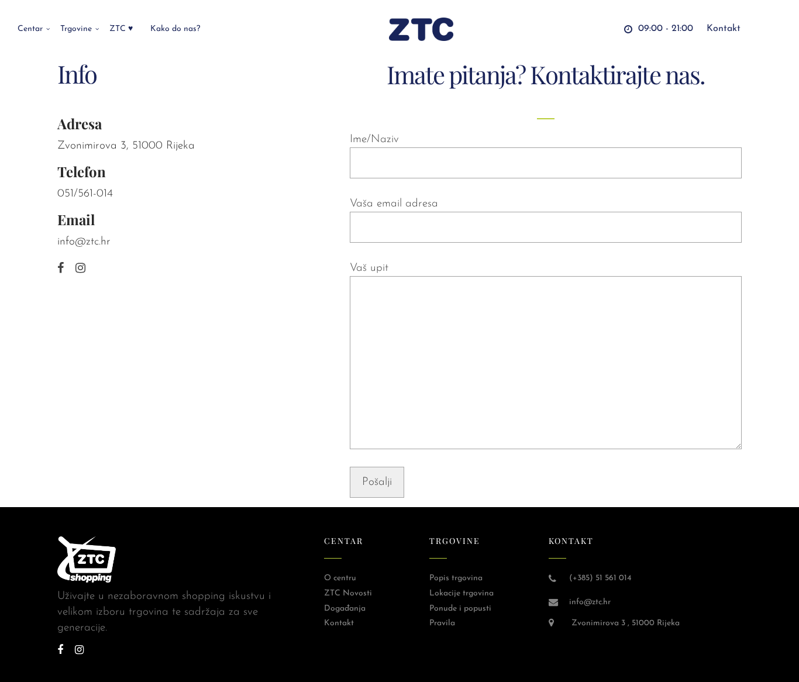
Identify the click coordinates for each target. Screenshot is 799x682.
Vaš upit (369, 268)
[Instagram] (80, 269)
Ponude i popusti (460, 608)
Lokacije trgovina (461, 593)
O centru (340, 578)
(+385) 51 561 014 (600, 578)
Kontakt (339, 623)
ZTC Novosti (348, 593)
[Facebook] (60, 269)
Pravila (442, 623)
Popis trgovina (456, 578)
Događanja (345, 608)
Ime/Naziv (374, 139)
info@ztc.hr (84, 241)
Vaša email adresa (394, 203)
